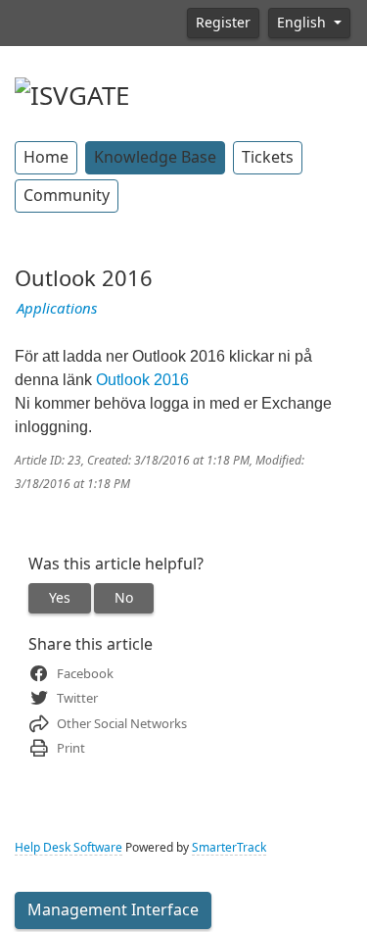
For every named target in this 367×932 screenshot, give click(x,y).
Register (223, 22)
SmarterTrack (229, 848)
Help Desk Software (68, 848)
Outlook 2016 (142, 379)
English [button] (303, 22)
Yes (59, 598)
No (124, 598)
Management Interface (113, 910)
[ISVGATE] (72, 94)
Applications (57, 309)
